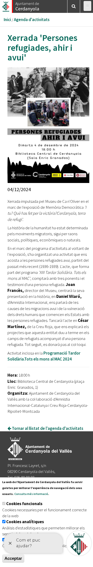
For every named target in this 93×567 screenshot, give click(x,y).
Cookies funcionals (24, 503)
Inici (7, 19)
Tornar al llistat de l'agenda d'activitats (47, 428)
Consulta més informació (31, 494)
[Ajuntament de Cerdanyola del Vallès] (6, 5)
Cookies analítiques (25, 521)
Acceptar (13, 558)
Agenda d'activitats (32, 19)
